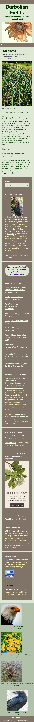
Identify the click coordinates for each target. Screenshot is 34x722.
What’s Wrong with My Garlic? (13, 154)
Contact (12, 2)
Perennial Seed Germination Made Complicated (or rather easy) (15, 337)
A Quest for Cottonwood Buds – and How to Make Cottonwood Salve (16, 356)
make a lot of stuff (18, 229)
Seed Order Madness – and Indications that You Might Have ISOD (17, 347)
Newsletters (25, 2)
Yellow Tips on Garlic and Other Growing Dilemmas (14, 55)
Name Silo (8, 562)
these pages (11, 234)
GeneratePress (27, 720)
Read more (6, 149)
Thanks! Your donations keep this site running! (17, 270)
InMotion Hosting (11, 531)
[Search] (27, 185)
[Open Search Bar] (32, 45)
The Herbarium (10, 443)
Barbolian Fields (17, 9)
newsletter (9, 236)
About (7, 2)
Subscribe (18, 2)
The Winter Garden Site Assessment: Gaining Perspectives (13, 306)
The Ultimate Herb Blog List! (15, 519)
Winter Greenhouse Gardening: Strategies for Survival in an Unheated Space (16, 289)
